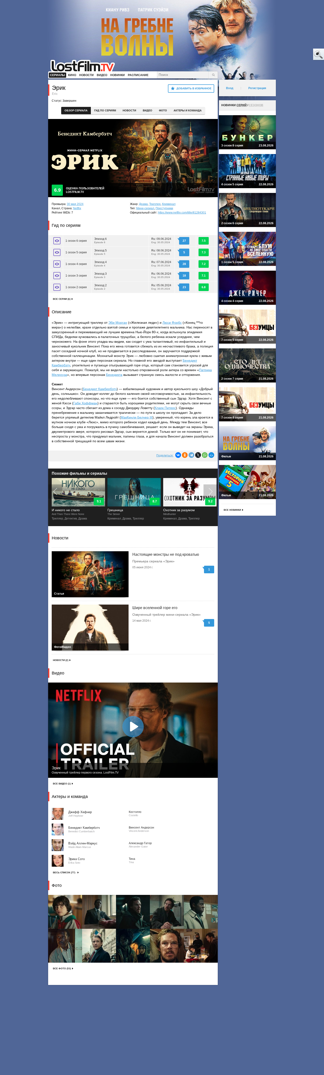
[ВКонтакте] (178, 455)
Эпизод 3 (100, 275)
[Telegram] (191, 455)
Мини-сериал (145, 208)
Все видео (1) (62, 784)
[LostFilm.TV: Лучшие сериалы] (85, 65)
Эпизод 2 (100, 287)
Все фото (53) (62, 968)
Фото (163, 110)
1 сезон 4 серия (76, 264)
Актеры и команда (188, 110)
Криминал (169, 204)
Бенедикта (114, 375)
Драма (143, 204)
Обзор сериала (76, 110)
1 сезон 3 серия (76, 275)
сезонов (256, 105)
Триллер (155, 204)
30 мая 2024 (75, 204)
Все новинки (232, 510)
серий (241, 105)
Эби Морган (117, 322)
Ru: (161, 240)
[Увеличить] (65, 912)
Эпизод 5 (100, 252)
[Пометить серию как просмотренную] (56, 240)
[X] (198, 455)
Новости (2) (60, 660)
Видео (147, 110)
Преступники (164, 208)
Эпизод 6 (100, 240)
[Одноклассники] (185, 455)
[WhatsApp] (205, 455)
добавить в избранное (193, 88)
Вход (229, 88)
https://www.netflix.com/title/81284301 (182, 212)
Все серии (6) (61, 299)
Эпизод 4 (100, 263)
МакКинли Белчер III (137, 417)
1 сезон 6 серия (76, 240)
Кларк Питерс (165, 408)
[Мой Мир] (211, 455)
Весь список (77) (64, 872)
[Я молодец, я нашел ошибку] (300, 54)
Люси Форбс (172, 322)
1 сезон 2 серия (76, 287)
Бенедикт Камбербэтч (100, 389)
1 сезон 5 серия (76, 252)
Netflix (77, 208)
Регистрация (257, 88)
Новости (129, 110)
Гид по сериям (105, 110)
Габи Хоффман (85, 403)
